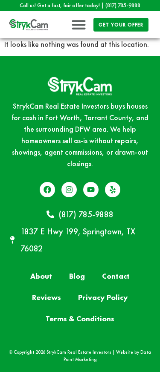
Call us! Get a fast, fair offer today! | (80, 5)
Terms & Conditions (80, 318)
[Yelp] (112, 189)
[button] (79, 25)
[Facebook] (47, 189)
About (41, 276)
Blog (77, 276)
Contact (116, 276)
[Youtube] (91, 189)
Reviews (46, 297)
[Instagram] (69, 189)
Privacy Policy (103, 297)
